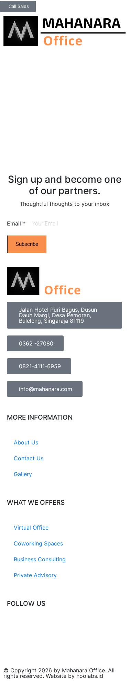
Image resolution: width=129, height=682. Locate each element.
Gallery (23, 474)
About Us (26, 442)
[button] (124, 18)
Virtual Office (31, 527)
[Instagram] (15, 629)
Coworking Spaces (38, 543)
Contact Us (28, 458)
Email (16, 223)
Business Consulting (40, 559)
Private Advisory (35, 575)
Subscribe (26, 244)
